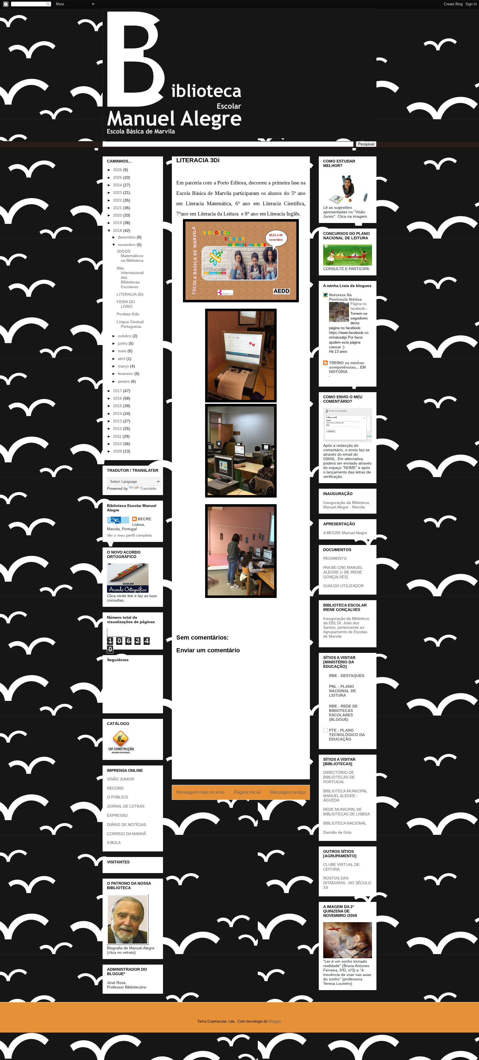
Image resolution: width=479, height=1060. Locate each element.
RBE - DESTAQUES (346, 675)
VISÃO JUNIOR (120, 779)
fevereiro (126, 373)
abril (122, 358)
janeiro (124, 381)
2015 (118, 406)
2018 (118, 230)
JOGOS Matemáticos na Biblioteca (130, 256)
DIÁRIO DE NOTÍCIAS (126, 824)
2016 (118, 398)
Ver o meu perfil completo (129, 535)
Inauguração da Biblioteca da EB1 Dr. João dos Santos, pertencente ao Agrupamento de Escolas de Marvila (346, 627)
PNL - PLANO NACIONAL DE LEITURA (342, 691)
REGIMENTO (335, 558)
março (124, 366)
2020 (118, 215)
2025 (118, 177)
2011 (118, 436)
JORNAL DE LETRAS (125, 806)
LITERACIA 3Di (130, 294)
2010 (118, 444)
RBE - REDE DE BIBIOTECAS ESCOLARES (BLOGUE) (343, 713)
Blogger (275, 1021)
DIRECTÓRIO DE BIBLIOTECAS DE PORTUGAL (339, 777)
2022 (118, 200)
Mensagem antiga (287, 792)
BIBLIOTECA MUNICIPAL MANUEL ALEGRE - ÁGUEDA (345, 796)
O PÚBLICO (117, 797)
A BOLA (114, 842)
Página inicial (247, 792)
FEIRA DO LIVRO (126, 304)
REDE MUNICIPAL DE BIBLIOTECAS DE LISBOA (346, 811)
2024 (118, 185)
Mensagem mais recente (200, 792)
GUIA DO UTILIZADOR (343, 586)
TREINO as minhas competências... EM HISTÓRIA (347, 367)
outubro (125, 336)
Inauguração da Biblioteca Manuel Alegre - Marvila (346, 504)
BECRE (144, 519)
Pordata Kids (128, 314)
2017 (118, 391)
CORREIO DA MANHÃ (126, 833)
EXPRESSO (117, 815)
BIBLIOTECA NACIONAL (344, 823)
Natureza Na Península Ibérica (345, 297)
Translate (148, 488)
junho (123, 343)
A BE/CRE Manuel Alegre (345, 533)
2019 (118, 222)
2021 (118, 208)
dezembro (127, 237)
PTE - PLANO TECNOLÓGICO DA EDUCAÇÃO (347, 734)
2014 (118, 413)
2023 (118, 192)
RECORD (115, 788)
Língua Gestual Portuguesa (130, 324)
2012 (118, 428)
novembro (127, 244)
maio (123, 351)
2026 (118, 170)
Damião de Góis (337, 832)
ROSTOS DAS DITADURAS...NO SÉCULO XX (347, 883)
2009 (118, 451)
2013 (118, 421)
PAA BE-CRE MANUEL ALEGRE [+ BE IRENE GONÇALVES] (343, 572)
